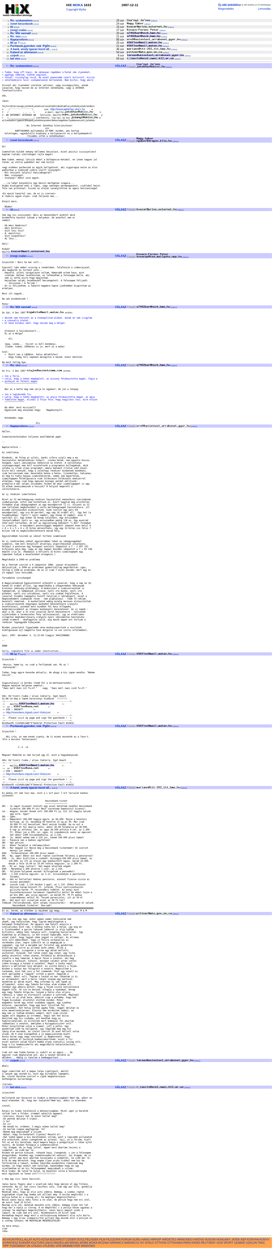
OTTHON (160, 1242)
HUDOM (210, 1239)
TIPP (6, 1245)
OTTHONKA (175, 1242)
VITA (58, 1245)
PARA (187, 1242)
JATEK (235, 1239)
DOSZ (80, 1239)
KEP (243, 1239)
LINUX (49, 1242)
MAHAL (74, 1242)
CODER (71, 1239)
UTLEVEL (49, 1245)
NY (142, 1242)
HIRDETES (169, 1239)
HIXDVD (198, 1239)
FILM (102, 1239)
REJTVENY (208, 1242)
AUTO (37, 1239)
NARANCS (116, 1242)
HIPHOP (155, 1239)
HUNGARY (223, 1239)
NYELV (149, 1242)
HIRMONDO (185, 1239)
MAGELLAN (61, 1242)
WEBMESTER (71, 1245)
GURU (136, 1239)
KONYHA (253, 1239)
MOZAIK (103, 1242)
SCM (219, 1242)
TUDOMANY (18, 1245)
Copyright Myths (76, 9)
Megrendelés (226, 8)
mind (36, 21)
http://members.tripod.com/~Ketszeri (28, 712)
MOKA (78, 5)
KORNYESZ (10, 1242)
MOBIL (84, 1242)
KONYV (264, 1239)
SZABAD (239, 1242)
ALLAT (28, 1239)
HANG (145, 1239)
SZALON (251, 1242)
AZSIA (45, 1239)
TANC (261, 1242)
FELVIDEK (91, 1239)
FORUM (126, 1239)
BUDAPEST (57, 1239)
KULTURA (37, 1242)
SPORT (228, 1242)
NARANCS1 (131, 1242)
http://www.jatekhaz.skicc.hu (67, 109)
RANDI (195, 1242)
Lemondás (264, 8)
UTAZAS (36, 1245)
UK (28, 1245)
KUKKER (24, 1242)
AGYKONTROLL (13, 1239)
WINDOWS (88, 1245)
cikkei (154, 21)
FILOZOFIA (113, 1239)
